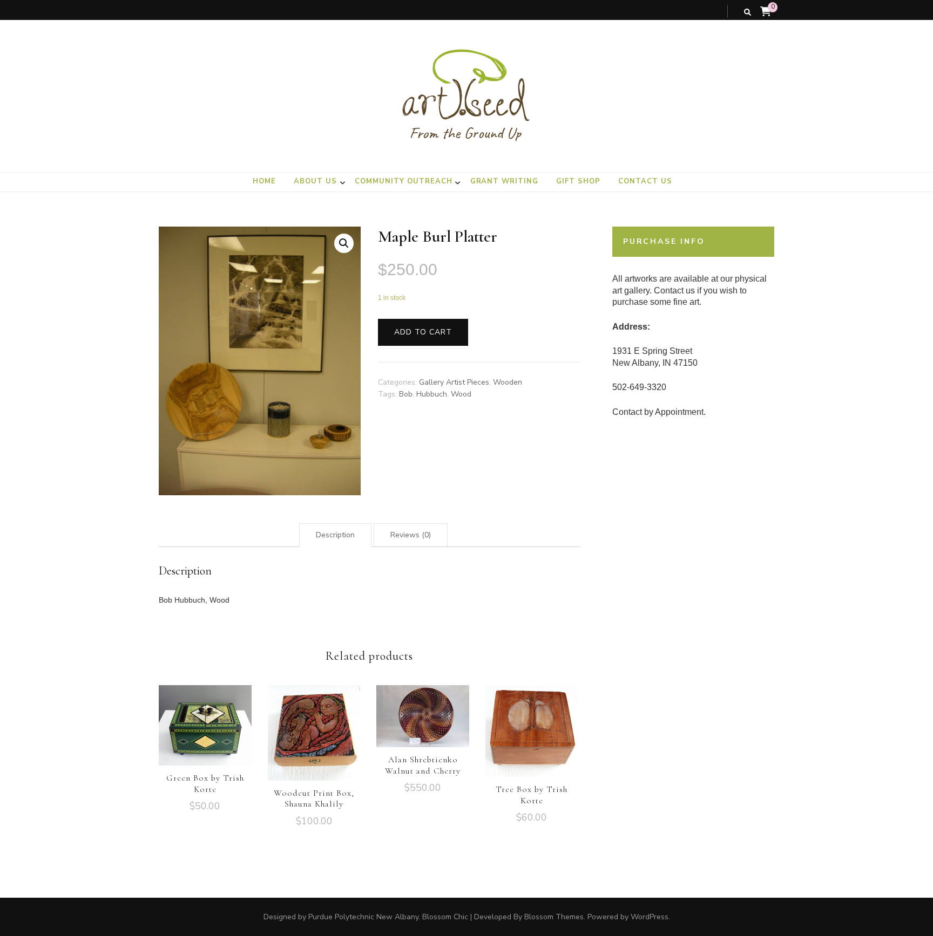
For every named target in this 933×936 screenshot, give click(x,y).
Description (335, 535)
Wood (461, 394)
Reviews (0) (410, 535)
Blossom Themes (554, 917)
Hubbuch (431, 394)
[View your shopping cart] (765, 11)
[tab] (335, 534)
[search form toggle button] (747, 12)
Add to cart (423, 332)
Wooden (507, 382)
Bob (406, 394)
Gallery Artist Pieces (454, 382)
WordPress (649, 917)
